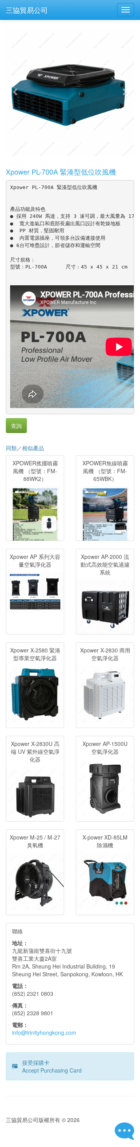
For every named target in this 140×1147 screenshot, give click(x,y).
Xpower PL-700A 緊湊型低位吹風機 (61, 171)
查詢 (16, 425)
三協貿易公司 (27, 10)
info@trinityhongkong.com (44, 1032)
